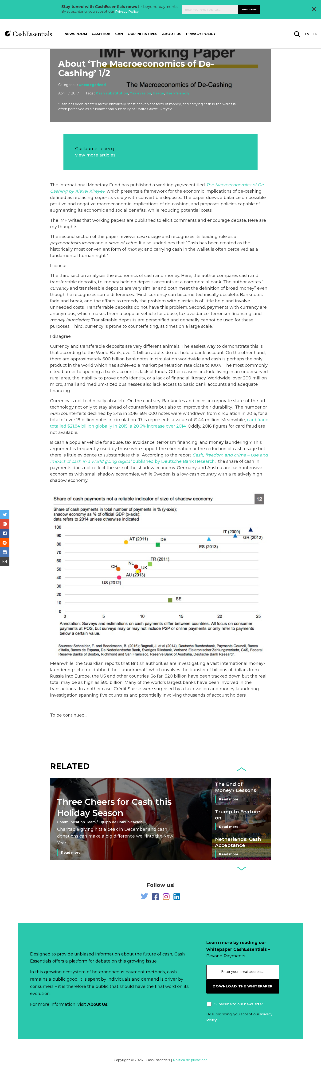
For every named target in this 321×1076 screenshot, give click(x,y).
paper (181, 184)
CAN (119, 34)
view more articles (95, 155)
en (315, 34)
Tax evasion (140, 93)
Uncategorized (92, 85)
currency (59, 288)
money (134, 249)
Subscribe (249, 9)
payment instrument (72, 243)
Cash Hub (101, 34)
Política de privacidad (190, 1060)
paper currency (110, 197)
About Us (97, 1004)
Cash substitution (112, 93)
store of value (123, 243)
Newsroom (76, 34)
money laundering (69, 320)
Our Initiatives (142, 34)
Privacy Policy (127, 11)
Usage (158, 93)
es (307, 34)
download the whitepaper (242, 986)
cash (142, 236)
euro (55, 413)
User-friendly (177, 93)
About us (171, 34)
